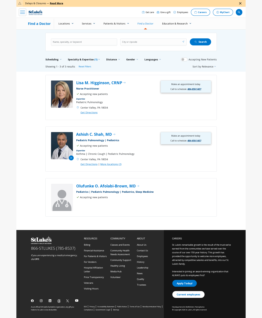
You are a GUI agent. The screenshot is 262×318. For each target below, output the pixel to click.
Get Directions (89, 112)
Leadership (142, 267)
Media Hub (116, 271)
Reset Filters (85, 66)
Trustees (141, 284)
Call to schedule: (185, 89)
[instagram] (41, 300)
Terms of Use (135, 306)
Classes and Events (120, 244)
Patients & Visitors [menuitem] (114, 23)
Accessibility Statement (105, 306)
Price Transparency (94, 277)
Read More (56, 3)
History (140, 261)
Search (200, 42)
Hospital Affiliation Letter (93, 269)
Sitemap (116, 310)
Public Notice (122, 306)
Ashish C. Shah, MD (96, 134)
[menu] (22, 12)
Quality (140, 279)
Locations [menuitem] (64, 23)
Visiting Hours (91, 288)
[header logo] (35, 12)
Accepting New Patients (203, 59)
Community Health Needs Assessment (120, 252)
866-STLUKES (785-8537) (53, 248)
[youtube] (76, 300)
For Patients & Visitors (95, 256)
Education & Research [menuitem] (175, 23)
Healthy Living (117, 265)
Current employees (188, 294)
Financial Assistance (94, 250)
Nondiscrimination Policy (151, 306)
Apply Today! (184, 283)
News (140, 273)
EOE (85, 306)
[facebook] (32, 300)
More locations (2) (110, 164)
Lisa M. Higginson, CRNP (101, 83)
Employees (142, 256)
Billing (87, 244)
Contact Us (142, 250)
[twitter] (68, 300)
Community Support (120, 260)
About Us (141, 244)
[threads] (59, 301)
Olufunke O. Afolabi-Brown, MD (108, 186)
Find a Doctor (145, 23)
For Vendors (90, 261)
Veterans (88, 282)
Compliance (88, 310)
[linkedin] (50, 300)
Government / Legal (103, 310)
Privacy (92, 306)
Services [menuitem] (86, 23)
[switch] (184, 59)
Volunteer (115, 277)
